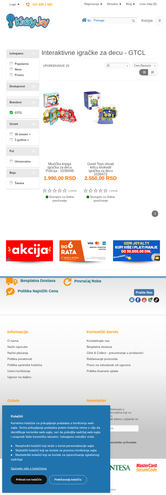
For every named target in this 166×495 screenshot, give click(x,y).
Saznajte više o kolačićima (29, 468)
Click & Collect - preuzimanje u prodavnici (115, 353)
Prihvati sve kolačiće (29, 479)
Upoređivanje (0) (56, 65)
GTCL (18, 112)
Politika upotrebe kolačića (24, 365)
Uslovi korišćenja (18, 371)
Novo (18, 69)
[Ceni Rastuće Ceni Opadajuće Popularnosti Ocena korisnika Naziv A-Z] (145, 66)
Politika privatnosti (19, 359)
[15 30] (117, 66)
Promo (19, 75)
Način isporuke (17, 347)
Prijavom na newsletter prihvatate (114, 442)
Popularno (22, 63)
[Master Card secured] (147, 467)
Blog (129, 4)
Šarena (19, 183)
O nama (12, 340)
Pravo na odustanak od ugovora (109, 365)
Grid (143, 72)
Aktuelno (112, 4)
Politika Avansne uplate (102, 371)
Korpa (151, 20)
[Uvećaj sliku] (50, 152)
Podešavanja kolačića (67, 479)
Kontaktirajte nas (98, 340)
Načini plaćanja (17, 353)
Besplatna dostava (99, 347)
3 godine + (22, 140)
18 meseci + (23, 134)
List (153, 72)
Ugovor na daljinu (19, 377)
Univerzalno (23, 161)
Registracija (91, 4)
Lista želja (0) (148, 4)
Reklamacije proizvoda (102, 359)
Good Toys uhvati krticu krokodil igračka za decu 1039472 (100, 169)
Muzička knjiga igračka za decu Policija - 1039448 (60, 167)
